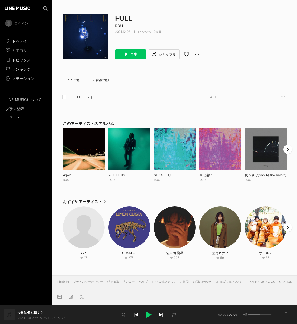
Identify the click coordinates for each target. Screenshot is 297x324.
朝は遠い (215, 175)
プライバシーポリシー (88, 282)
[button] (148, 314)
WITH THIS (126, 175)
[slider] (254, 314)
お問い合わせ (202, 282)
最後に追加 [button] (102, 80)
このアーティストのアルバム (90, 124)
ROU (119, 25)
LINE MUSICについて (24, 99)
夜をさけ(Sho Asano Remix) (266, 175)
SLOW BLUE (173, 175)
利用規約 (63, 282)
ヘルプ (143, 282)
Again (77, 175)
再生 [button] (133, 54)
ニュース (13, 117)
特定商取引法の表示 (121, 282)
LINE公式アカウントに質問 (170, 282)
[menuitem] (26, 41)
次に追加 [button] (76, 80)
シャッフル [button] (167, 54)
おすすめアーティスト (84, 202)
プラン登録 (15, 108)
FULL (81, 97)
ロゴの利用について (228, 282)
